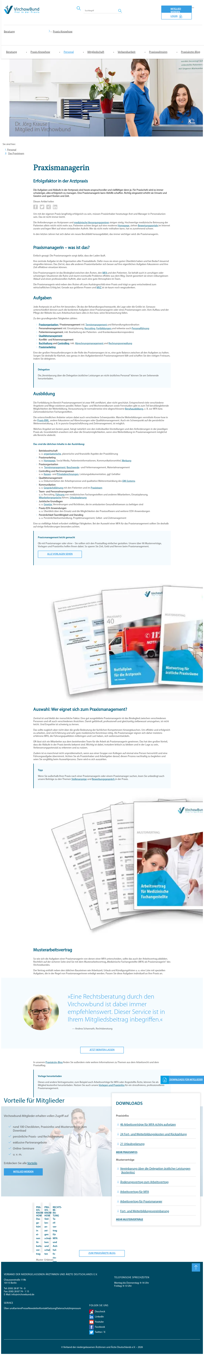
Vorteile (32, 1163)
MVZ (99, 287)
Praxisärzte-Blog (190, 52)
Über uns (8, 1308)
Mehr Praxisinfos (126, 1152)
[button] (35, 208)
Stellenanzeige (79, 779)
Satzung (52, 1308)
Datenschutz (62, 1308)
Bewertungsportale (148, 226)
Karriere (17, 1308)
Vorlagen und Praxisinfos (111, 1085)
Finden (120, 10)
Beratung (9, 31)
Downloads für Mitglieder (186, 1080)
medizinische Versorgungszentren (91, 222)
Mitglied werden (176, 10)
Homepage (123, 226)
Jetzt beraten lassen (102, 1050)
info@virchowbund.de (22, 1294)
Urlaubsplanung (78, 498)
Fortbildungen (104, 328)
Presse (25, 1308)
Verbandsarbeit (126, 52)
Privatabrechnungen (68, 474)
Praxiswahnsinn (158, 52)
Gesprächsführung (54, 488)
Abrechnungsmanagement (89, 343)
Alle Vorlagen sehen (60, 554)
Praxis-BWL (43, 420)
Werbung (126, 461)
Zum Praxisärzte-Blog (101, 1253)
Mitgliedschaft (95, 52)
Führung (60, 495)
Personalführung (140, 328)
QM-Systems (128, 481)
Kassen (47, 474)
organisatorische (52, 454)
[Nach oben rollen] (196, 1267)
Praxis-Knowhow (40, 52)
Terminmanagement (96, 325)
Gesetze (48, 504)
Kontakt (43, 1308)
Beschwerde (73, 467)
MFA (105, 273)
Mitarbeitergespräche (50, 498)
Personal (69, 52)
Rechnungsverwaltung (120, 343)
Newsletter (33, 1308)
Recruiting (90, 328)
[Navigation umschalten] (193, 7)
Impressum (75, 1308)
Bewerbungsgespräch (103, 779)
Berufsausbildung (134, 409)
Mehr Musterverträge (129, 1219)
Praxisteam (96, 488)
